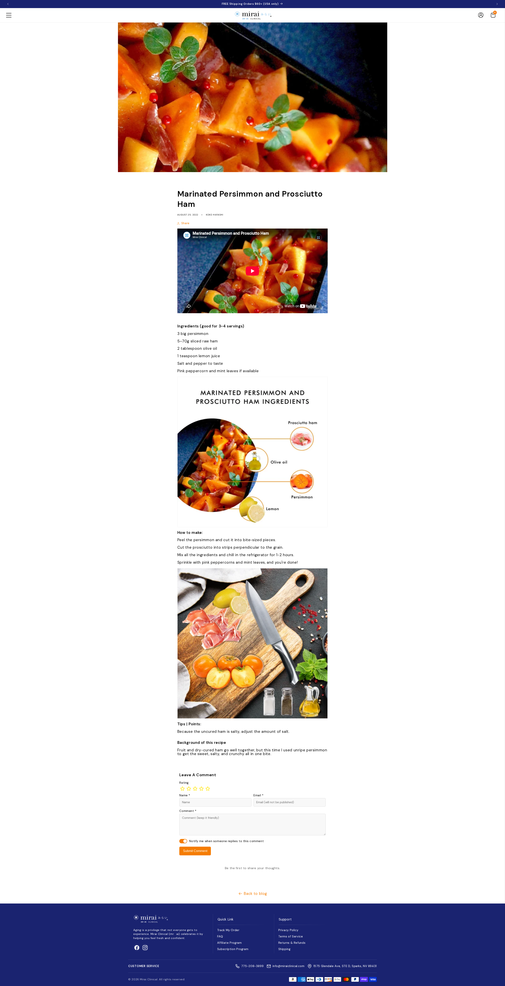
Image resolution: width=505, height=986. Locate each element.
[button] (8, 15)
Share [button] (185, 223)
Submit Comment (195, 851)
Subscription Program (233, 949)
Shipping (284, 949)
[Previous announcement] (8, 4)
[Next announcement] (497, 4)
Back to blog (255, 893)
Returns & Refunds (292, 943)
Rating (184, 783)
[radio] (182, 788)
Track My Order (228, 930)
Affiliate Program (229, 943)
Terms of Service (290, 936)
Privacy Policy (288, 930)
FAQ (220, 936)
